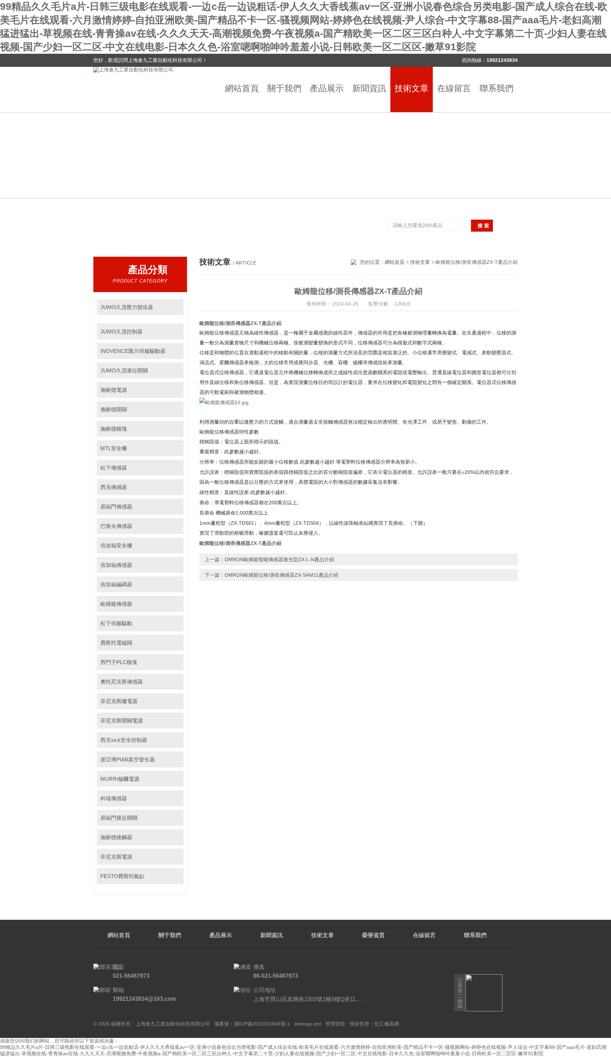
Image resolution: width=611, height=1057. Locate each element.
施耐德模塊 (113, 429)
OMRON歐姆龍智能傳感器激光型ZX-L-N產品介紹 (279, 559)
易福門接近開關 (119, 818)
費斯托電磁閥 (116, 643)
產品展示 (327, 88)
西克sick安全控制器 (123, 740)
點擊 (175, 307)
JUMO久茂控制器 (121, 332)
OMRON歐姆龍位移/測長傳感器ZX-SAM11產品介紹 (281, 575)
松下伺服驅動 (116, 623)
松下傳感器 (113, 468)
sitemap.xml (307, 1024)
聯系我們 (496, 88)
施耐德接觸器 (116, 837)
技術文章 (412, 88)
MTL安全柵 (113, 448)
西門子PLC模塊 (118, 662)
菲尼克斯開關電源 (121, 721)
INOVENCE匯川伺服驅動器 (132, 351)
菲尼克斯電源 (116, 857)
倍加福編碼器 (116, 584)
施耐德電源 (113, 390)
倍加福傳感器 (116, 565)
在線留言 (454, 88)
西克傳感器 (113, 487)
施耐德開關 (113, 409)
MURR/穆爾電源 (119, 779)
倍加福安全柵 (116, 545)
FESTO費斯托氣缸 (122, 876)
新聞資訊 (369, 88)
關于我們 (284, 88)
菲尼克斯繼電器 (119, 701)
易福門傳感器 (116, 507)
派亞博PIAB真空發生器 (127, 759)
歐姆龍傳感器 (116, 604)
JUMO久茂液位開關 (124, 370)
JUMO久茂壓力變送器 (126, 307)
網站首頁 (242, 88)
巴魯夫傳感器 (116, 526)
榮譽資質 (373, 935)
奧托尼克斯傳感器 (121, 682)
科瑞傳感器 (113, 798)
